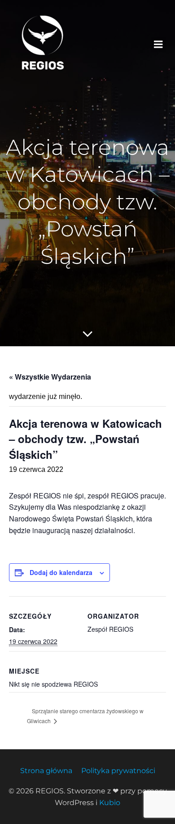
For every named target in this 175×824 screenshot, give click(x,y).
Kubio (109, 802)
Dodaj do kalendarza (61, 572)
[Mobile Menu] (158, 44)
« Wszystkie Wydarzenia (50, 376)
